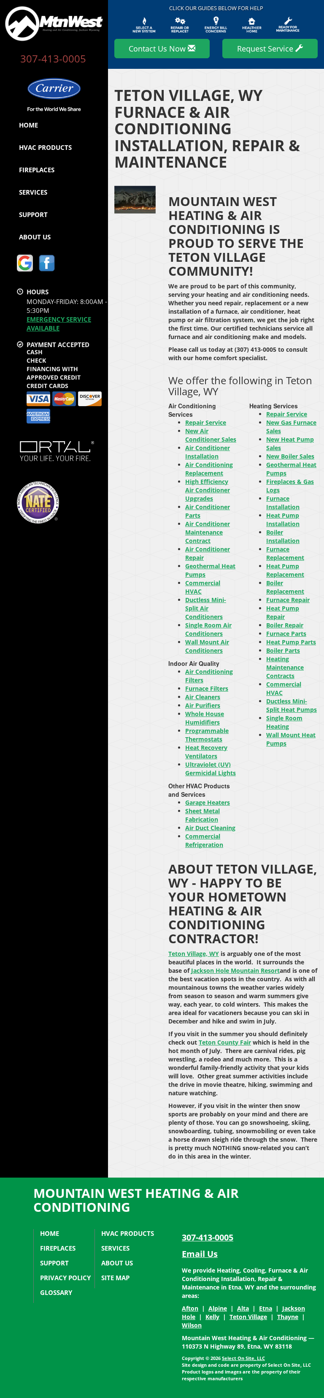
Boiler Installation (283, 536)
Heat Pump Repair (282, 612)
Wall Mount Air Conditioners (207, 646)
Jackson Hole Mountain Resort (235, 970)
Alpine (217, 1308)
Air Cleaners (202, 697)
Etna (265, 1308)
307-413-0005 (207, 1237)
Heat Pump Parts (291, 642)
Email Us (200, 1254)
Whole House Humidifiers (204, 718)
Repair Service (205, 422)
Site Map (115, 1277)
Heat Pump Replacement (285, 570)
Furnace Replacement (285, 553)
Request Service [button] (266, 48)
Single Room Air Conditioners (208, 629)
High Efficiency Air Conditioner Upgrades (207, 490)
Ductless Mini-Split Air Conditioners (205, 608)
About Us (35, 237)
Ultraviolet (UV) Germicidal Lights (210, 768)
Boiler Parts (283, 650)
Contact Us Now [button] (158, 48)
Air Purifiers (202, 705)
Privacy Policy (65, 1277)
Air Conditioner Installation (207, 452)
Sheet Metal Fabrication (202, 815)
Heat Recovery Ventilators (206, 752)
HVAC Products (45, 147)
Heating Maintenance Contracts (285, 667)
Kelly (212, 1317)
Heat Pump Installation (283, 519)
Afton (190, 1308)
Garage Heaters (207, 802)
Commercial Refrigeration (204, 840)
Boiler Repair (284, 625)
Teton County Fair (225, 1042)
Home (28, 125)
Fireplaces (36, 170)
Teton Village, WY (193, 954)
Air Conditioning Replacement (209, 469)
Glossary (56, 1292)
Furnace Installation (283, 502)
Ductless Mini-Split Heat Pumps (291, 705)
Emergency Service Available (59, 323)
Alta (243, 1308)
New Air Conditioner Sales (210, 435)
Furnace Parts (286, 634)
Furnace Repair (288, 600)
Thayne (287, 1317)
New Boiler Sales (290, 456)
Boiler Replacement (285, 587)
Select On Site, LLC (243, 1358)
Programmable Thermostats (207, 735)
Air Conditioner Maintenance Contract (207, 532)
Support (33, 214)
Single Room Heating (284, 722)
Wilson (192, 1325)
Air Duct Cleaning (210, 828)
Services (33, 192)
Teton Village (248, 1317)
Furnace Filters (206, 688)
